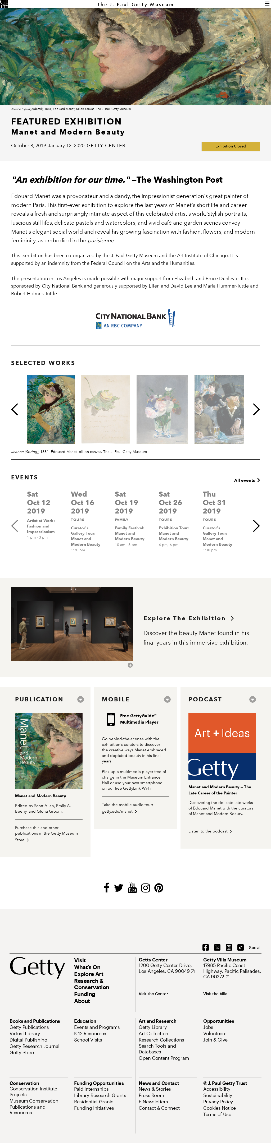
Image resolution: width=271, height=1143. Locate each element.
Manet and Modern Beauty (40, 795)
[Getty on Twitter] (217, 948)
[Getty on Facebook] (205, 948)
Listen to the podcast (208, 831)
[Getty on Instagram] (229, 948)
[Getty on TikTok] (240, 948)
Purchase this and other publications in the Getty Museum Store (46, 833)
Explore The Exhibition (187, 618)
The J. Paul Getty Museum (135, 4)
